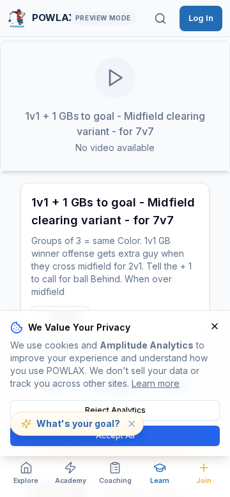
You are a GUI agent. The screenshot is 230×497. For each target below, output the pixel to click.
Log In (200, 18)
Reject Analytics (115, 410)
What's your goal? (78, 423)
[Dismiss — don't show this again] (132, 424)
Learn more (156, 383)
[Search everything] (160, 18)
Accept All (115, 435)
